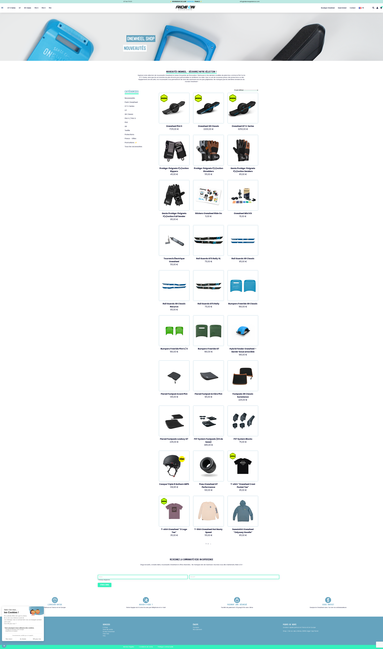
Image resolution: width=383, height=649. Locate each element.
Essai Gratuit (342, 8)
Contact (352, 8)
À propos (196, 627)
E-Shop (105, 627)
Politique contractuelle (165, 647)
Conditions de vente (146, 647)
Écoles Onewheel (109, 631)
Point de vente (108, 629)
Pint (50, 8)
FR (363, 8)
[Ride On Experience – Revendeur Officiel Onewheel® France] (185, 8)
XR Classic (27, 8)
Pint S (36, 8)
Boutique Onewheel (328, 8)
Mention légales (128, 647)
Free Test (106, 633)
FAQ (104, 636)
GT (20, 8)
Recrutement (197, 629)
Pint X (43, 8)
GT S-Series (11, 8)
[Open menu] (1, 7)
